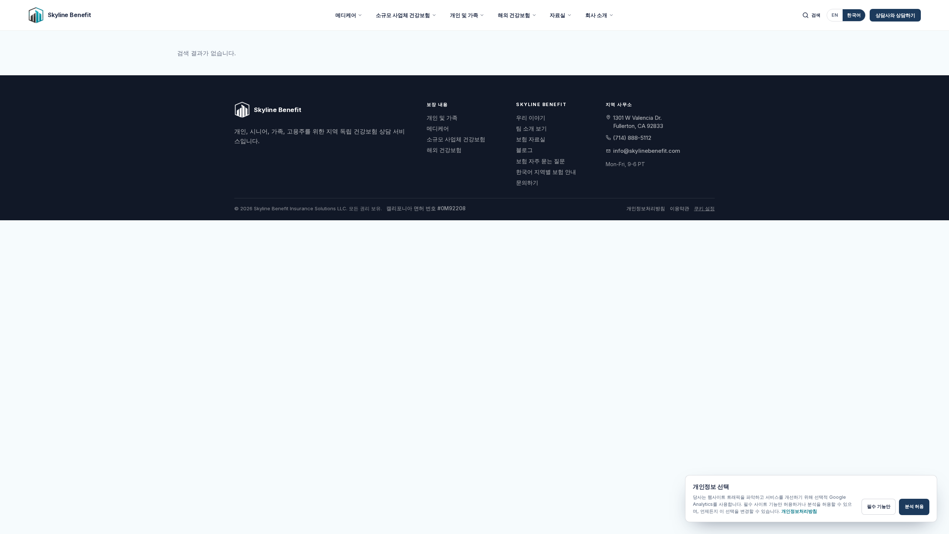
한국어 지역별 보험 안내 (546, 171)
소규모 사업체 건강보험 (403, 15)
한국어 (854, 15)
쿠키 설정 (704, 208)
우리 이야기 (530, 117)
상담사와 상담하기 (895, 15)
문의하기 (527, 182)
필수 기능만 (878, 506)
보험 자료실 (530, 139)
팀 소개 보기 (531, 128)
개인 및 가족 (464, 15)
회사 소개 (596, 15)
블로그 (524, 150)
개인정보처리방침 (645, 208)
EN (835, 15)
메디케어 (345, 15)
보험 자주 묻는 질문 (540, 161)
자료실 (557, 15)
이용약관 (679, 208)
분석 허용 (914, 506)
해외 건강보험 (514, 15)
